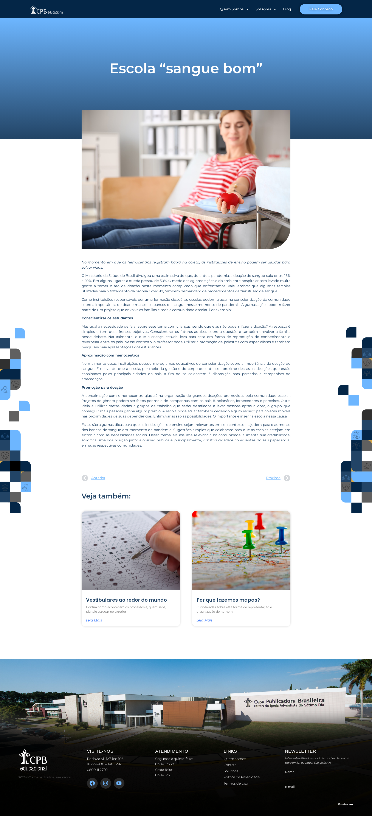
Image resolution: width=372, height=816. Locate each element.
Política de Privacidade (242, 777)
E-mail (290, 786)
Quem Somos (231, 9)
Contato (230, 765)
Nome (289, 771)
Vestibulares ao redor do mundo (126, 600)
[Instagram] (105, 783)
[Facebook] (92, 783)
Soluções (263, 9)
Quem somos (235, 759)
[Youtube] (119, 783)
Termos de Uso (236, 783)
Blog (287, 9)
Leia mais (94, 620)
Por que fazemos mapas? (228, 600)
